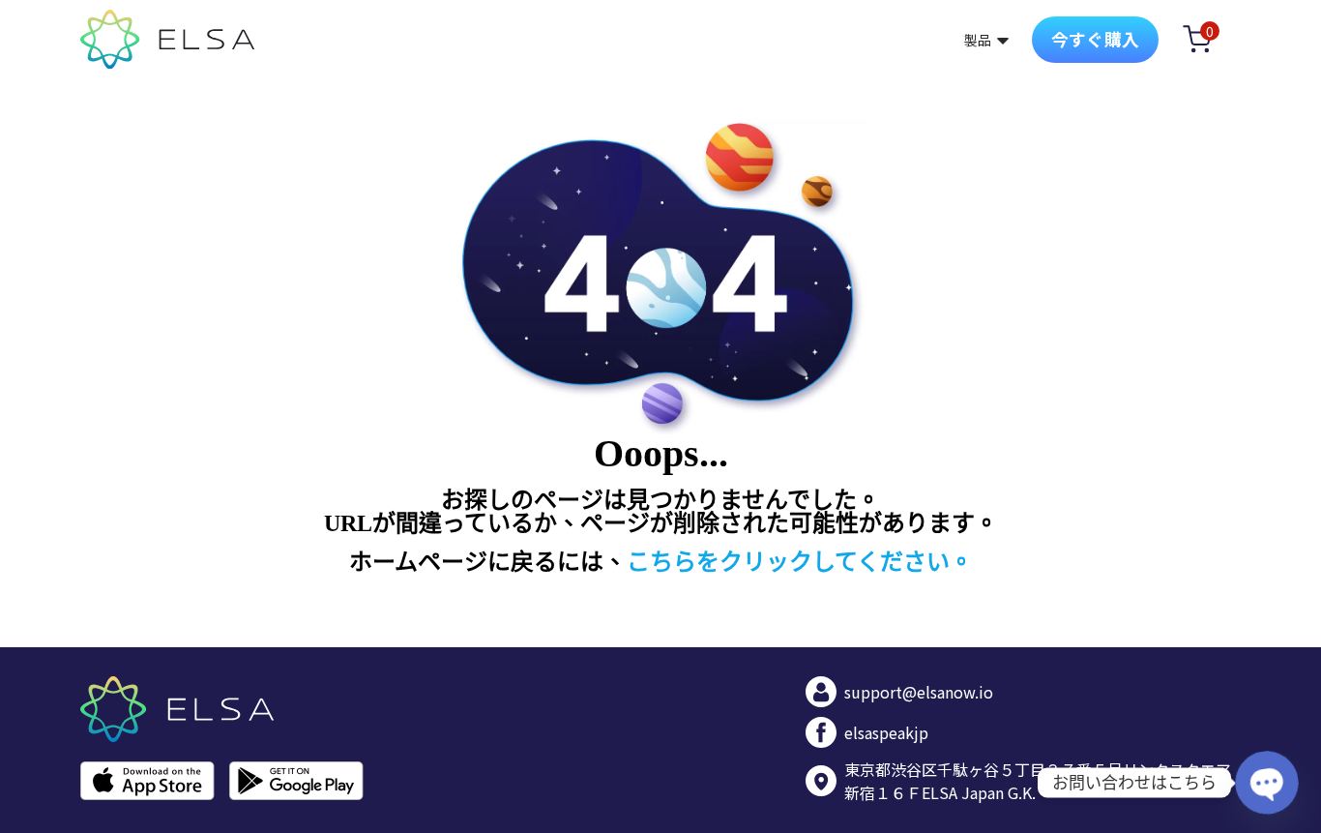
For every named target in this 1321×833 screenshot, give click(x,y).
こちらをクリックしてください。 (800, 562)
